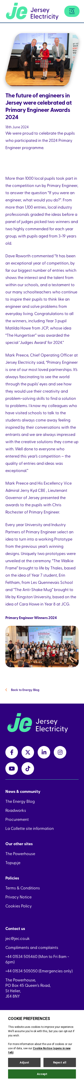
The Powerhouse (20, 853)
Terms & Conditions (22, 888)
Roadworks (15, 810)
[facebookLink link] (11, 752)
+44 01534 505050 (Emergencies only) (39, 971)
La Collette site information (29, 828)
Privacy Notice (18, 897)
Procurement (17, 819)
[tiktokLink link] (28, 768)
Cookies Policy (18, 906)
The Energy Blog (20, 801)
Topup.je (12, 862)
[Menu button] (72, 11)
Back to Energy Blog (25, 690)
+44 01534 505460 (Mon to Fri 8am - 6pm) (37, 959)
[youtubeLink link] (11, 768)
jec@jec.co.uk (17, 938)
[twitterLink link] (28, 752)
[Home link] (32, 11)
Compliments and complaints (31, 947)
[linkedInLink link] (44, 752)
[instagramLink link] (60, 752)
